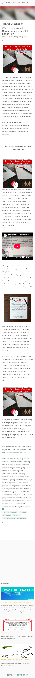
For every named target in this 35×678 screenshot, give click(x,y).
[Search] (32, 3)
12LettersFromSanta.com (14, 452)
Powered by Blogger (18, 675)
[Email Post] (3, 509)
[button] (3, 41)
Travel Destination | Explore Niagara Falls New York (16, 602)
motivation (7, 515)
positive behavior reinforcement (15, 518)
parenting (16, 515)
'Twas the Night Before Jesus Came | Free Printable (16, 633)
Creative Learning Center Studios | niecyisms (19, 3)
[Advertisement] (17, 559)
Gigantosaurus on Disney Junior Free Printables (15, 659)
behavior (23, 512)
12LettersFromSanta (10, 512)
